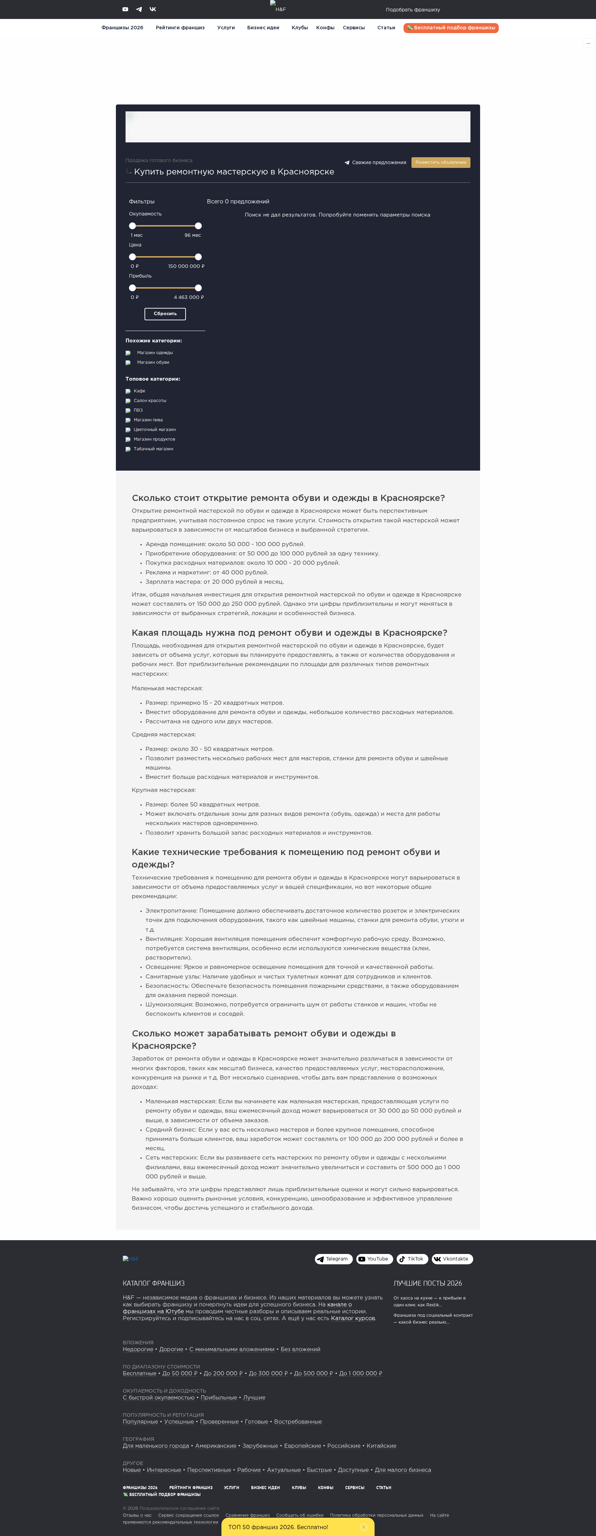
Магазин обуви (153, 362)
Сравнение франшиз (248, 1515)
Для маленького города (156, 1446)
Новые (132, 1470)
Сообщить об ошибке (300, 1515)
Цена (135, 245)
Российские (343, 1446)
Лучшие (254, 1398)
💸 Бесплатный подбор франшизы (451, 28)
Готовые (256, 1422)
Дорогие (171, 1349)
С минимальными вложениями (232, 1349)
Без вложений (300, 1349)
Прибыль (140, 276)
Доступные (353, 1470)
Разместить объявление (441, 162)
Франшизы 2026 (122, 28)
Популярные (140, 1422)
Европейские (302, 1446)
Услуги (231, 1487)
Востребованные (298, 1422)
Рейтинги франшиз (180, 28)
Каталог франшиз (154, 1283)
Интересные (164, 1470)
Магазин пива (148, 420)
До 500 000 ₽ (313, 1373)
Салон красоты (150, 401)
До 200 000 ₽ (223, 1373)
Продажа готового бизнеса (159, 161)
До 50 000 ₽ (180, 1373)
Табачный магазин (153, 449)
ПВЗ (138, 410)
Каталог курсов (353, 1318)
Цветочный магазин (155, 430)
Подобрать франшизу (413, 10)
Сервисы (354, 28)
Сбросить (165, 314)
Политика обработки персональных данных (377, 1515)
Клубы (300, 28)
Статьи (386, 28)
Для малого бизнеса (403, 1470)
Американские (215, 1446)
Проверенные (219, 1422)
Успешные (179, 1422)
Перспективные (209, 1470)
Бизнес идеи (263, 28)
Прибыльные (219, 1398)
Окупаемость (145, 214)
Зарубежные (260, 1446)
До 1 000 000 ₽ (361, 1373)
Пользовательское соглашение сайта (178, 1508)
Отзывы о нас (137, 1515)
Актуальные (284, 1470)
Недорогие (138, 1349)
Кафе (139, 391)
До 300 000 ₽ (268, 1373)
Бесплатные (139, 1373)
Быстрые (319, 1470)
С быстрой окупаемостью (159, 1398)
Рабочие (249, 1470)
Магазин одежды (155, 353)
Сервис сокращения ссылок (188, 1515)
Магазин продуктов (154, 439)
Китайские (381, 1446)
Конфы (325, 28)
